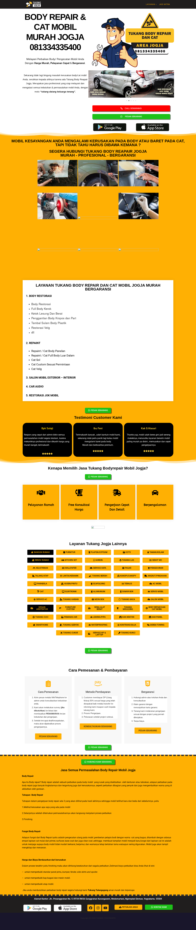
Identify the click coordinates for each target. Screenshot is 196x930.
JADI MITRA (164, 4)
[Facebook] (90, 908)
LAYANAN (150, 4)
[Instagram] (98, 908)
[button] (91, 84)
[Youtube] (105, 908)
